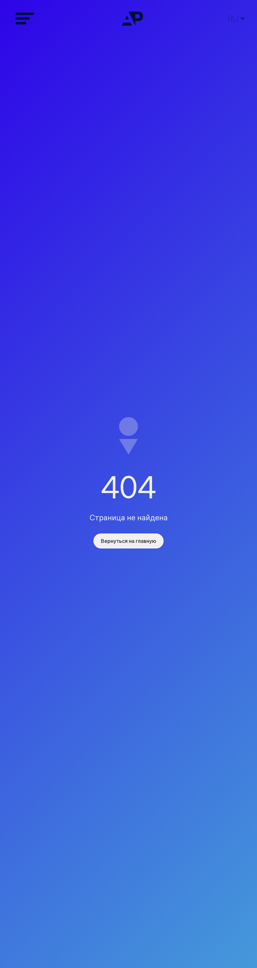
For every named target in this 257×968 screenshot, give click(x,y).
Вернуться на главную (128, 541)
